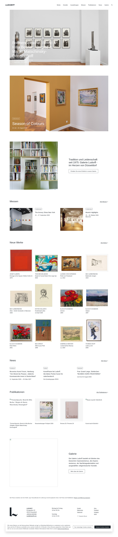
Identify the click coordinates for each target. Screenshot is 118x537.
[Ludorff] (10, 5)
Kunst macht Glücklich (92, 423)
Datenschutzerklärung (63, 528)
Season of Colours (28, 123)
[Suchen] (112, 5)
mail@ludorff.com (32, 516)
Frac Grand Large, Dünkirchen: (88, 371)
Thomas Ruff (90, 344)
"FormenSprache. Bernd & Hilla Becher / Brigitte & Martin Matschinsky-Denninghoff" (21, 425)
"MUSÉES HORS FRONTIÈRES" (89, 374)
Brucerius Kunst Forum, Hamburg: (22, 371)
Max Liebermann (92, 274)
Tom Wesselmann (41, 274)
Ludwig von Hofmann (68, 274)
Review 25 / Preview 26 (67, 423)
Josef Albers (15, 274)
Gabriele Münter (66, 344)
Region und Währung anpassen (82, 497)
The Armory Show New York (45, 212)
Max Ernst (39, 344)
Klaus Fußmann (66, 309)
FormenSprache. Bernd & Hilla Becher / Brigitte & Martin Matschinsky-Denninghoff (34, 49)
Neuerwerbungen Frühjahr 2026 (44, 423)
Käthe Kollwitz (41, 309)
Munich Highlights (92, 212)
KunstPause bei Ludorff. (52, 371)
